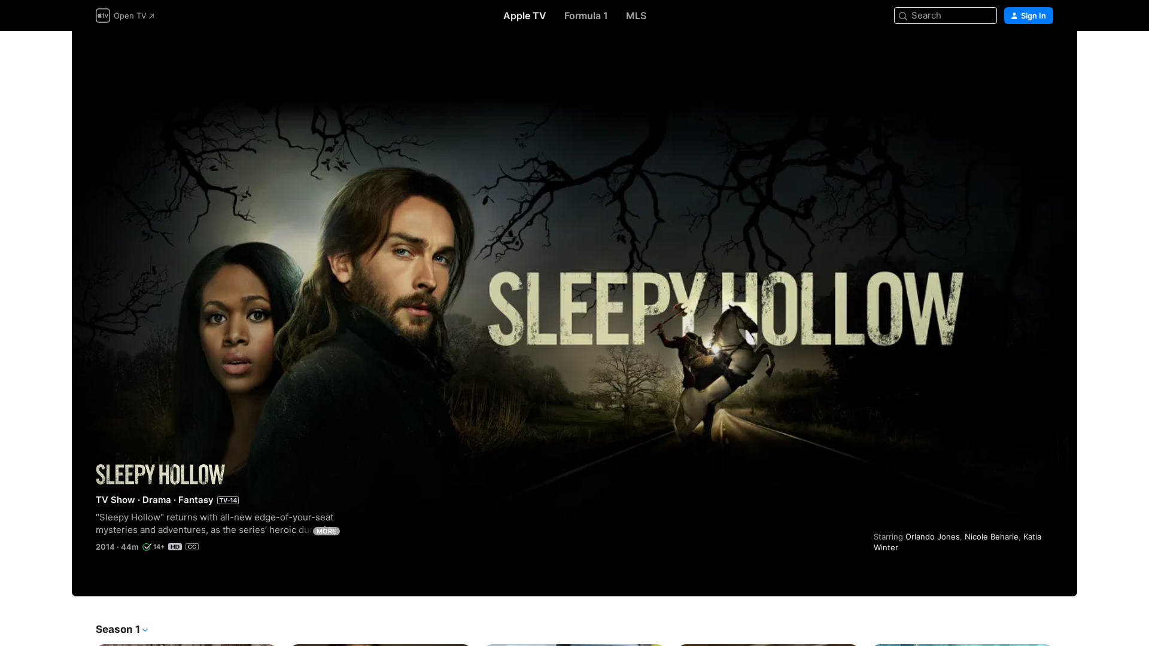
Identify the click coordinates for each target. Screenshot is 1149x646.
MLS (636, 16)
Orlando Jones (932, 536)
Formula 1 (586, 16)
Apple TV (524, 16)
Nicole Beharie (992, 536)
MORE (326, 531)
